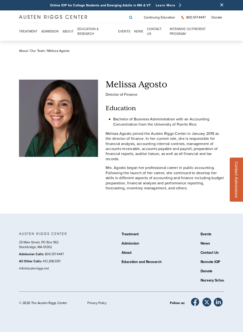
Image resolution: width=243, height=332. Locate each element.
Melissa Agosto (58, 50)
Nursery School (213, 281)
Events (124, 31)
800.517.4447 (54, 254)
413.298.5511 (51, 261)
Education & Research (88, 31)
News (138, 31)
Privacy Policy (97, 302)
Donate (216, 17)
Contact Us (210, 253)
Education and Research (142, 262)
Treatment (28, 31)
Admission (50, 31)
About (68, 31)
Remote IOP (210, 262)
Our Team (37, 50)
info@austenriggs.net (34, 268)
